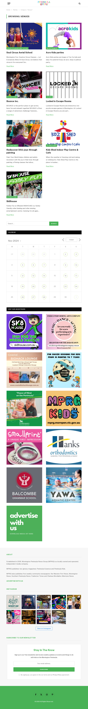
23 (65, 286)
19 (23, 286)
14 (44, 276)
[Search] (79, 3)
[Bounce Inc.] (24, 84)
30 (33, 254)
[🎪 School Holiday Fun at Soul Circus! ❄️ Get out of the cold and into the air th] (44, 617)
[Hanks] (64, 447)
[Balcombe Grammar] (24, 485)
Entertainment (52, 48)
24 (76, 286)
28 (44, 297)
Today (71, 239)
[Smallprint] (24, 447)
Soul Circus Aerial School (19, 52)
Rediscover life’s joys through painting (21, 151)
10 (76, 265)
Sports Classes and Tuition (17, 48)
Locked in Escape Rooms (58, 101)
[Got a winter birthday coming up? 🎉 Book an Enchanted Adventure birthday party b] (74, 602)
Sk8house (11, 201)
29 (23, 254)
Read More (10, 66)
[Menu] (9, 3)
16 (65, 276)
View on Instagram (44, 628)
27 (33, 297)
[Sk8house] (24, 184)
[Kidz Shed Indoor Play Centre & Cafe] (64, 133)
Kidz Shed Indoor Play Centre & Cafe (62, 151)
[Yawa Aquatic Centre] (64, 485)
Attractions (12, 97)
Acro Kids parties (55, 52)
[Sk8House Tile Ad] (24, 332)
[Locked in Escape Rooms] (64, 84)
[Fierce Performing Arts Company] (64, 332)
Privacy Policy (57, 675)
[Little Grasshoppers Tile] (24, 408)
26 (23, 297)
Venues (49, 97)
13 (33, 276)
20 (33, 286)
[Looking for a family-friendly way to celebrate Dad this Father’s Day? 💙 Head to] (13, 602)
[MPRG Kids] (64, 408)
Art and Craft (12, 145)
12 (23, 276)
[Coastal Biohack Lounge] (24, 370)
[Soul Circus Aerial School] (24, 36)
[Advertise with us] (24, 523)
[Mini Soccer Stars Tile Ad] (64, 370)
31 (44, 254)
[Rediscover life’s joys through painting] (24, 133)
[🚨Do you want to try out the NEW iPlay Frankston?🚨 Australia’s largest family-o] (59, 602)
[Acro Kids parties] (64, 36)
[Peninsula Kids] (44, 3)
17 (76, 276)
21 (44, 286)
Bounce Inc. (12, 101)
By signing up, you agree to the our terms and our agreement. (45, 675)
